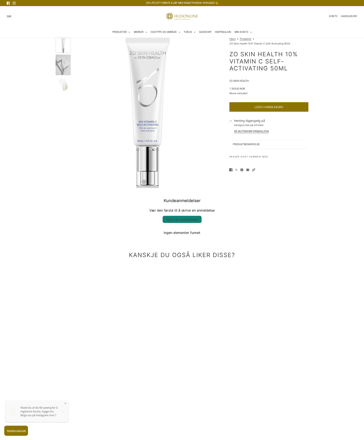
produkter (245, 39)
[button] (253, 170)
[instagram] (14, 3)
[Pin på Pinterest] (242, 170)
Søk (9, 16)
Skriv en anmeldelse (182, 219)
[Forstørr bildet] (147, 113)
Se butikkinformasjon (251, 131)
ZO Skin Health (239, 80)
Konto (333, 16)
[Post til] (236, 170)
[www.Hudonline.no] (182, 16)
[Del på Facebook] (231, 170)
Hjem (232, 39)
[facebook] (8, 3)
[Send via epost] (247, 170)
